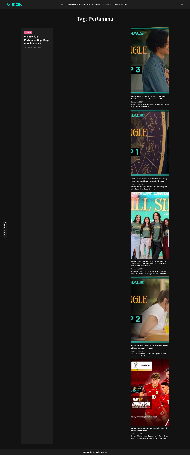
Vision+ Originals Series (76, 4)
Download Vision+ (120, 4)
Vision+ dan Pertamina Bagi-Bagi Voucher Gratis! (36, 40)
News (62, 4)
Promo (97, 4)
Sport (89, 4)
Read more (145, 107)
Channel (106, 4)
